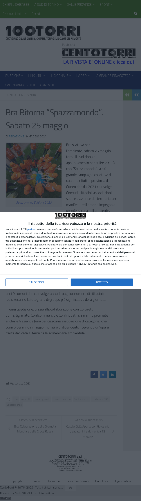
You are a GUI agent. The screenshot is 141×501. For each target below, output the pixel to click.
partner (31, 229)
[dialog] (70, 250)
